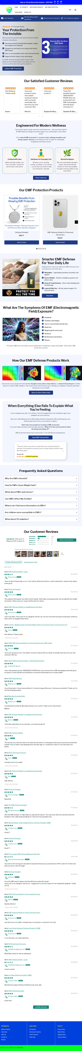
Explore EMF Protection (13, 68)
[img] (15, 539)
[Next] (76, 222)
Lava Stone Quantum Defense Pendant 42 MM (24, 928)
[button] (40, 116)
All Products (24, 7)
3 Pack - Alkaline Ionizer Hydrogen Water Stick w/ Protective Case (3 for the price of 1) (38, 625)
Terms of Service (62, 1037)
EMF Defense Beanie (16, 733)
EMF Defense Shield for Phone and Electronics (24, 894)
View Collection (41, 178)
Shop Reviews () (30, 562)
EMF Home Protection (51, 7)
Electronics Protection (35, 1032)
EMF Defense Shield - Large (18, 572)
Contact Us (27, 12)
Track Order (18, 12)
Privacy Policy (61, 1029)
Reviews (3, 1039)
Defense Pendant (15, 589)
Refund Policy (61, 1032)
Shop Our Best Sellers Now (41, 392)
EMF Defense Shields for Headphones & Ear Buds (25, 607)
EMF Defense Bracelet (16, 991)
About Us (3, 1034)
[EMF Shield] (9, 10)
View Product (21, 242)
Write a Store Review (66, 540)
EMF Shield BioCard (15, 678)
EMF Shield (20, 1047)
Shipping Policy (62, 1034)
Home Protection (33, 1034)
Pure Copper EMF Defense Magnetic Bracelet (24, 854)
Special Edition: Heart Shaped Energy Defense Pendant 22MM (30, 823)
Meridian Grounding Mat (17, 696)
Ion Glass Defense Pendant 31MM (20, 975)
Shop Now (49, 295)
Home (16, 7)
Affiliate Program (5, 1029)
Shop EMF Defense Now (40, 437)
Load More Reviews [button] (41, 1007)
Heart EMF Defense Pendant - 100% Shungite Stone (26, 661)
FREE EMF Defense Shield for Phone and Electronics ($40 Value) (30, 643)
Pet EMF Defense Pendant (18, 805)
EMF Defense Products (36, 7)
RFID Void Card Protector (17, 753)
